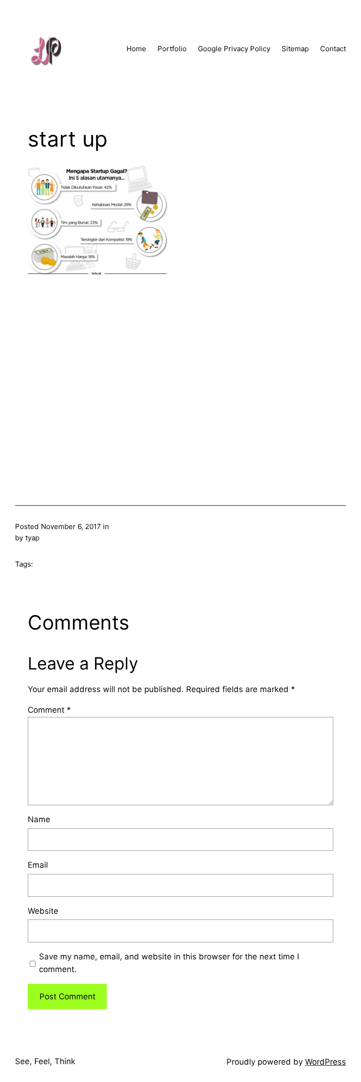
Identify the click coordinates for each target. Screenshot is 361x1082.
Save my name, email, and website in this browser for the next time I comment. (169, 963)
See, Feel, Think (45, 1061)
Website (43, 911)
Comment (49, 710)
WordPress (325, 1061)
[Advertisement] (180, 374)
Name (39, 819)
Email (38, 865)
